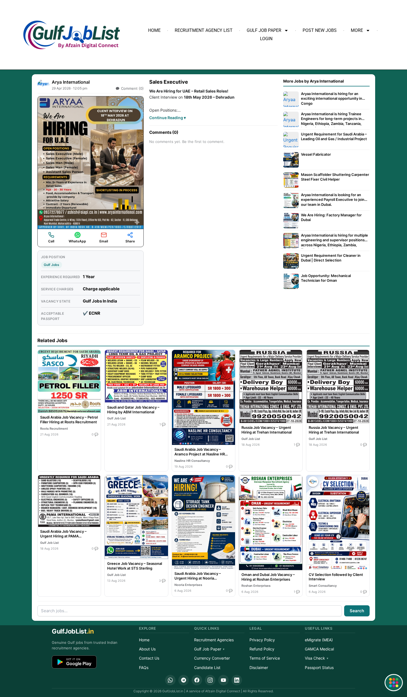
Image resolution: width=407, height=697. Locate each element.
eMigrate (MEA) (319, 639)
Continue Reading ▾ (167, 118)
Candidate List (207, 667)
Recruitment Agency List (204, 30)
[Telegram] (183, 680)
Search (357, 610)
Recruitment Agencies (214, 639)
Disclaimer (258, 667)
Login (266, 38)
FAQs (143, 667)
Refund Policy (261, 649)
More (357, 30)
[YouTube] (223, 680)
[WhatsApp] (170, 680)
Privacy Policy (262, 639)
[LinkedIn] (236, 680)
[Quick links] (393, 682)
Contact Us (149, 658)
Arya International (71, 82)
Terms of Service (264, 658)
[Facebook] (197, 680)
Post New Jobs (320, 30)
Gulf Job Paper (264, 30)
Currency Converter (212, 658)
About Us (147, 649)
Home (154, 30)
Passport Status (319, 667)
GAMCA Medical (319, 649)
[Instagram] (210, 680)
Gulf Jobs (51, 265)
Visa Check (315, 658)
